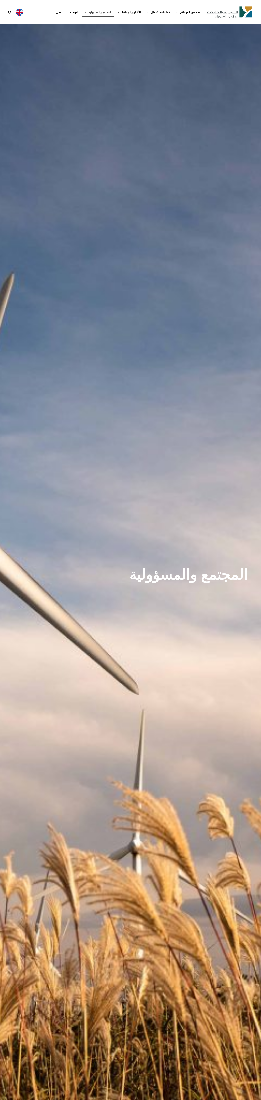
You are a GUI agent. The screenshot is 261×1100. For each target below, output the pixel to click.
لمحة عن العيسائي (190, 12)
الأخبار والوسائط (131, 12)
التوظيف (74, 12)
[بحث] (9, 12)
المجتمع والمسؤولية (100, 12)
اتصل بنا (57, 12)
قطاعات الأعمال (160, 12)
